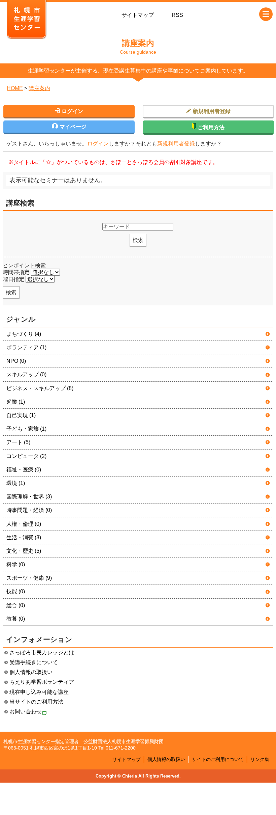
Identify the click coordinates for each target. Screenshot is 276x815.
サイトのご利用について (218, 759)
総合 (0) (15, 605)
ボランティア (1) (26, 347)
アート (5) (18, 442)
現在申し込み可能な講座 (39, 692)
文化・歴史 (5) (23, 551)
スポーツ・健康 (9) (29, 578)
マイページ (73, 127)
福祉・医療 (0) (23, 469)
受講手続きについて (33, 662)
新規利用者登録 (176, 143)
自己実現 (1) (21, 415)
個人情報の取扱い (31, 672)
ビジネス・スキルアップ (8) (39, 388)
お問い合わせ (25, 711)
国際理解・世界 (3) (29, 496)
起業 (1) (15, 402)
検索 (138, 240)
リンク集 (259, 759)
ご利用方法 (211, 127)
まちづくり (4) (23, 334)
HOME (15, 88)
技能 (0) (15, 591)
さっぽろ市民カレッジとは (41, 652)
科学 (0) (15, 564)
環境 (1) (15, 483)
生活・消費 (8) (23, 537)
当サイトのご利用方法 (36, 702)
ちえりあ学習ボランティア (41, 682)
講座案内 (39, 88)
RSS (177, 15)
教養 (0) (15, 619)
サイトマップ (138, 15)
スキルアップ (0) (26, 374)
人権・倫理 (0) (23, 524)
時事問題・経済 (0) (29, 510)
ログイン (98, 143)
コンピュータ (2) (26, 456)
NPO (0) (16, 361)
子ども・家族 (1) (26, 429)
